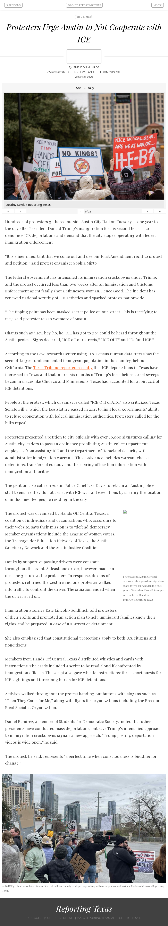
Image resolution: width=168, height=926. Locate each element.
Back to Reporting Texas (84, 5)
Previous (14, 5)
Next (156, 5)
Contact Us (34, 917)
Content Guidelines (60, 917)
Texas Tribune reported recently (63, 367)
